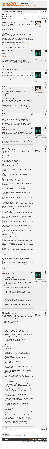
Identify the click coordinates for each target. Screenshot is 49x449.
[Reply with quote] (32, 21)
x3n (35, 134)
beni (5, 22)
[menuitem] (9, 9)
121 (37, 314)
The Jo (36, 312)
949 (37, 28)
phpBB (34, 441)
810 (37, 59)
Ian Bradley (26, 441)
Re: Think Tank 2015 (7, 50)
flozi (35, 113)
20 (37, 150)
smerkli (36, 148)
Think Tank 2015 (7, 15)
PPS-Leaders (8, 16)
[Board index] (9, 4)
